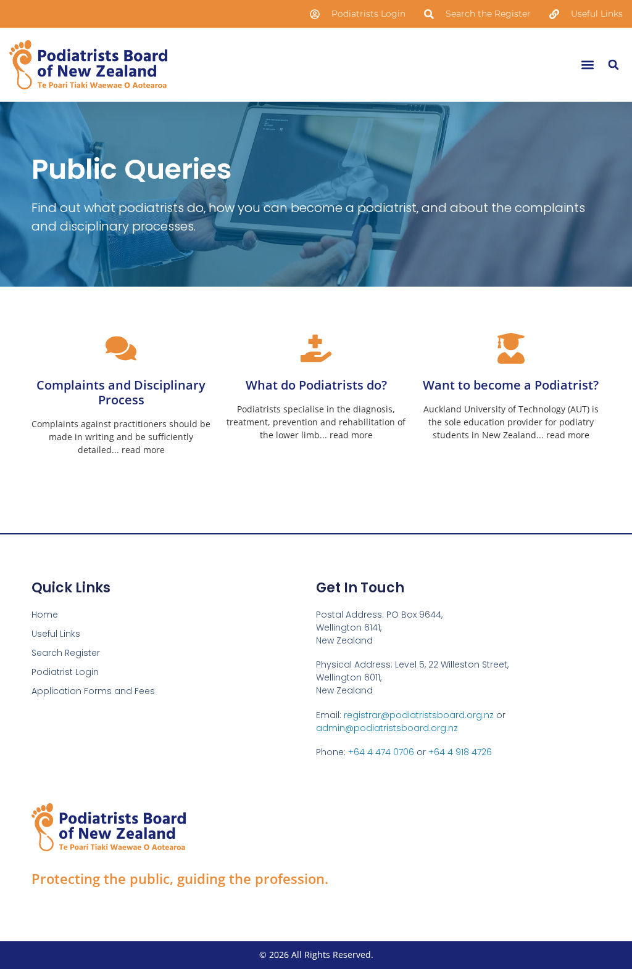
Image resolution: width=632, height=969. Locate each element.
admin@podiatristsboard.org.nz (387, 728)
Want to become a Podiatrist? (511, 385)
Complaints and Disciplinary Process (121, 392)
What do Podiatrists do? (316, 385)
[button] (587, 64)
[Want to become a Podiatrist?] (511, 348)
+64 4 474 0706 (381, 752)
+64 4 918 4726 (460, 752)
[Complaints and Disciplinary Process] (121, 348)
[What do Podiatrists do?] (316, 348)
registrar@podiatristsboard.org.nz (419, 715)
